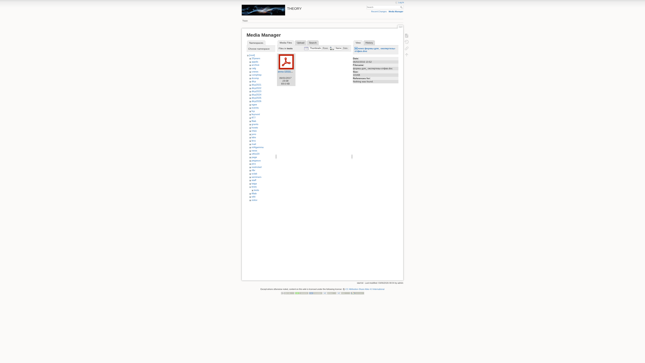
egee (254, 104)
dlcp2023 (256, 91)
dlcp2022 (256, 88)
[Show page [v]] (407, 35)
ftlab (254, 121)
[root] (252, 55)
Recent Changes (379, 11)
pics (254, 163)
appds (255, 61)
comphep (257, 74)
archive (255, 65)
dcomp (255, 78)
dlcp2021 (256, 84)
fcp (253, 111)
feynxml (256, 114)
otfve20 (256, 153)
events (255, 107)
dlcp (254, 81)
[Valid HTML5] (329, 293)
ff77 (254, 117)
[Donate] (301, 293)
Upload (300, 42)
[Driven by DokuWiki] (357, 293)
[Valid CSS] (343, 293)
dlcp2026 (256, 101)
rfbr (253, 170)
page (254, 157)
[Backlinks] (407, 48)
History (369, 42)
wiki (253, 196)
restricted (257, 167)
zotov (254, 200)
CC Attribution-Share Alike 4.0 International (365, 289)
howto (255, 127)
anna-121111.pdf (287, 71)
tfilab (254, 193)
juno (254, 134)
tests (254, 186)
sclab (254, 173)
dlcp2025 (256, 97)
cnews (255, 71)
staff (254, 180)
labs (254, 137)
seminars (256, 177)
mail (254, 144)
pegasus (256, 160)
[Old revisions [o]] (407, 42)
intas (254, 130)
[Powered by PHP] (315, 293)
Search (401, 7)
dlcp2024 (256, 94)
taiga (254, 183)
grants (255, 124)
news (254, 150)
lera (254, 140)
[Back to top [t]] (407, 55)
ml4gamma (258, 147)
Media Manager (396, 11)
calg (254, 68)
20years (256, 58)
